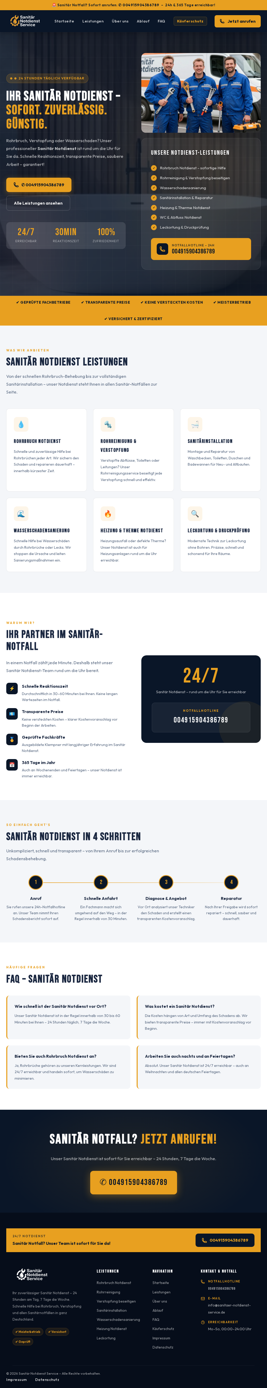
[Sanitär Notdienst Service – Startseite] (26, 21)
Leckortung (106, 1338)
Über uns (120, 21)
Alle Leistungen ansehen (38, 203)
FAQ (161, 21)
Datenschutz (163, 1347)
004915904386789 (193, 251)
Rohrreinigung (108, 1292)
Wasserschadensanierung (118, 1319)
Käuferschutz (190, 21)
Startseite (64, 21)
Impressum (161, 1338)
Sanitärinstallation (112, 1310)
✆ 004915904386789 (138, 5)
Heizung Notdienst (112, 1328)
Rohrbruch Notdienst (114, 1282)
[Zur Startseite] (48, 1277)
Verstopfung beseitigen (116, 1301)
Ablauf (143, 21)
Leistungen (93, 21)
